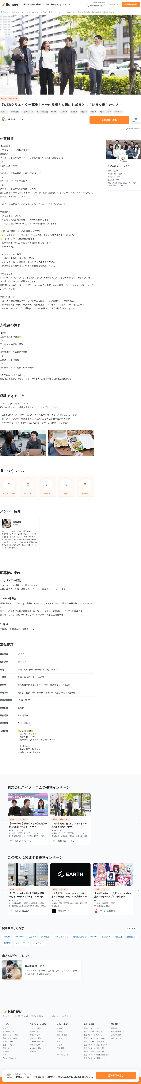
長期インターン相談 (10, 1038)
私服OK (93, 112)
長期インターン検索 (32, 4)
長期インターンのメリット (94, 1035)
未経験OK (63, 112)
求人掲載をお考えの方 (99, 2)
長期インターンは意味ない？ (94, 1042)
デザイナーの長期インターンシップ (52, 12)
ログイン (114, 4)
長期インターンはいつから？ (94, 1038)
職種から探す (35, 1032)
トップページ (8, 1028)
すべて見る (131, 929)
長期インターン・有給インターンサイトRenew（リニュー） (20, 12)
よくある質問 (116, 1035)
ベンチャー (118, 112)
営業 (58, 1042)
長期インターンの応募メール (94, 1058)
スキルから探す (35, 1048)
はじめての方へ (8, 1032)
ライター (60, 1045)
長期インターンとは (91, 1028)
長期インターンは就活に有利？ (95, 1045)
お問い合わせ (116, 1038)
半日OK (54, 112)
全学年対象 (14, 112)
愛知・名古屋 (62, 1035)
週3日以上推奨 (42, 112)
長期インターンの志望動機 (94, 1051)
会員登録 (6, 1051)
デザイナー (13, 98)
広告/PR (4, 112)
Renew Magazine (9, 1058)
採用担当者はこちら (118, 1032)
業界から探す (35, 1035)
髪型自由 (84, 112)
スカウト (66, 4)
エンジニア (61, 1051)
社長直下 (74, 112)
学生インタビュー (9, 1045)
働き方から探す (35, 1038)
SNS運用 (60, 1048)
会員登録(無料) (130, 4)
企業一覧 (6, 1048)
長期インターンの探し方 (93, 1032)
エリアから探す (35, 1028)
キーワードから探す (37, 1042)
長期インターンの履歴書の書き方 (96, 1055)
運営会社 (114, 1028)
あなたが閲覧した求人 (95, 6)
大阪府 (59, 1032)
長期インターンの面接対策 (94, 1048)
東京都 (3, 98)
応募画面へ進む (109, 120)
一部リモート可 (28, 112)
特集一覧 (33, 1051)
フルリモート (62, 1038)
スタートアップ (105, 112)
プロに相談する (52, 4)
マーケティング (63, 1055)
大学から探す (35, 1045)
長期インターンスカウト (12, 1042)
